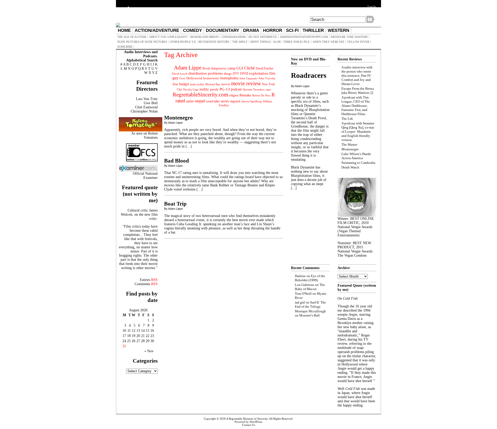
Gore (182, 78)
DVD (244, 73)
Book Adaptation (214, 68)
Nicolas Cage (191, 89)
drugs (228, 73)
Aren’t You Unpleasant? (168, 36)
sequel (200, 101)
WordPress (256, 421)
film (272, 73)
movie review (246, 83)
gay (175, 78)
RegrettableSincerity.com (200, 95)
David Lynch (179, 73)
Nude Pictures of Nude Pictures (142, 41)
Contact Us (248, 424)
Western (338, 30)
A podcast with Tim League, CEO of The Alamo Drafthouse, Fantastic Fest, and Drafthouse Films (355, 105)
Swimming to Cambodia (358, 163)
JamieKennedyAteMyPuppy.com (304, 36)
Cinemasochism (234, 36)
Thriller (313, 30)
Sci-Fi (292, 30)
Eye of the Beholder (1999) (310, 278)
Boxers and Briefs (205, 36)
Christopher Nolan (144, 111)
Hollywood (194, 78)
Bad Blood (176, 161)
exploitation (258, 73)
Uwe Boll (151, 103)
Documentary (222, 30)
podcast (236, 89)
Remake (245, 95)
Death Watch (350, 167)
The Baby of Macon (310, 287)
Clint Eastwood (146, 107)
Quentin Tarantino (254, 89)
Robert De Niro (261, 95)
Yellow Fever (358, 41)
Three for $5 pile (296, 41)
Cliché (249, 68)
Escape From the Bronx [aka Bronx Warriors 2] (357, 91)
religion (233, 95)
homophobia (229, 78)
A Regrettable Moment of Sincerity (247, 418)
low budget (181, 84)
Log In (372, 7)
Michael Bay (212, 84)
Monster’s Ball (309, 315)
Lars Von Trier (147, 99)
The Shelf (239, 41)
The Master (349, 144)
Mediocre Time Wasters (349, 36)
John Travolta (267, 78)
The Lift (347, 119)
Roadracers (308, 75)
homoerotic (211, 78)
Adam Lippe (187, 68)
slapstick (235, 101)
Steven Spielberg (252, 101)
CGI (239, 68)
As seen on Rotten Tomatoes (144, 135)
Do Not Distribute (262, 36)
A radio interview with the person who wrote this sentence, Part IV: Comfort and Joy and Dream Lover (356, 75)
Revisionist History (214, 41)
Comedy (192, 30)
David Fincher (264, 68)
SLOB (277, 41)
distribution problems (205, 73)
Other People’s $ (183, 41)
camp (231, 68)
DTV (236, 73)
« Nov (149, 351)
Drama (251, 30)
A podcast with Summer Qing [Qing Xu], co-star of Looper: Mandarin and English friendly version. (357, 131)
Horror (272, 30)
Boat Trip (175, 204)
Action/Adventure (157, 30)
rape (268, 89)
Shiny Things (260, 41)
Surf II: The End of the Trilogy (310, 304)
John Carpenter (248, 78)
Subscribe (125, 46)
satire (190, 101)
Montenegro (178, 118)
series (225, 101)
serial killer (213, 101)
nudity (204, 89)
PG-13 (225, 89)
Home (124, 30)
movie (225, 84)
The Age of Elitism (131, 36)
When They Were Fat (328, 41)
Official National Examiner (145, 176)
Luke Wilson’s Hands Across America (356, 156)
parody (214, 89)
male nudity (197, 84)
